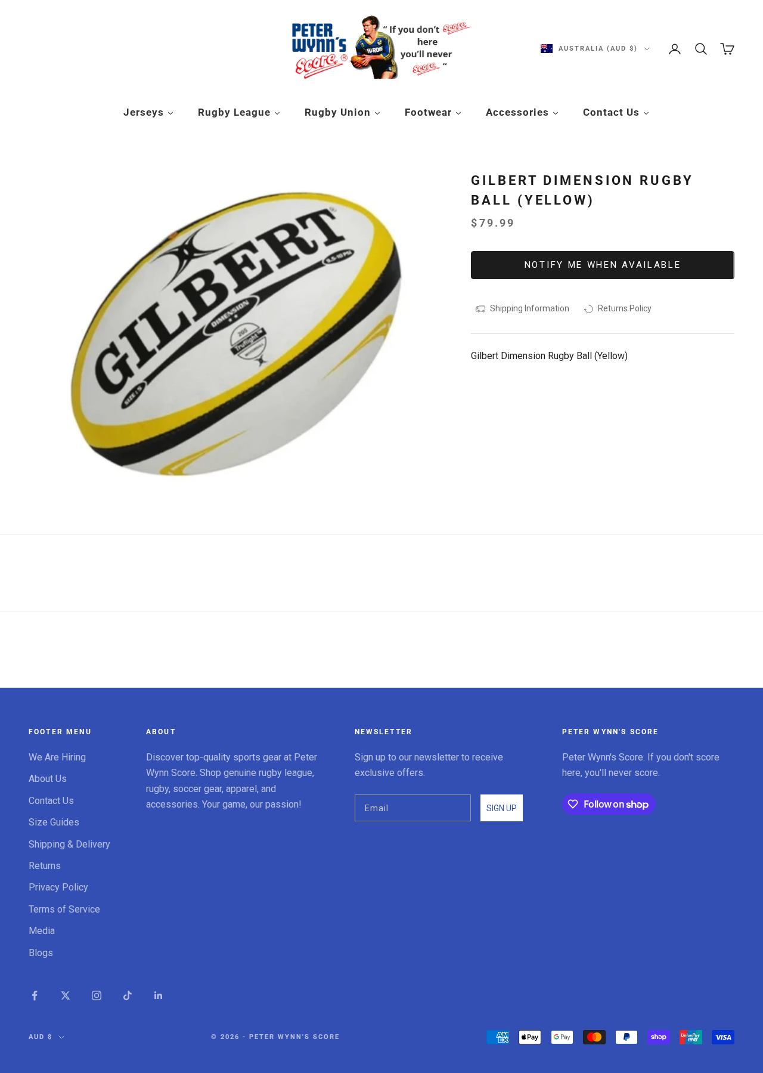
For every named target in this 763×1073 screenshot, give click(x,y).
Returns (45, 865)
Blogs (41, 952)
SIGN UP (501, 808)
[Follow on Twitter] (66, 995)
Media (42, 930)
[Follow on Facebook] (35, 995)
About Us (48, 778)
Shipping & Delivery (69, 844)
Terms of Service (64, 909)
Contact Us (51, 800)
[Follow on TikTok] (128, 995)
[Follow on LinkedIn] (159, 995)
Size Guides (54, 822)
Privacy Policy (58, 887)
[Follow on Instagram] (97, 995)
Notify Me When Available (603, 264)
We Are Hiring (57, 757)
